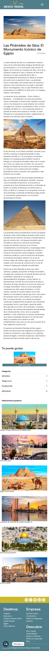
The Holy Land (5, 461)
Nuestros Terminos (33, 636)
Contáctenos (31, 616)
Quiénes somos (32, 613)
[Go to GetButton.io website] (6, 648)
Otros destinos (9, 626)
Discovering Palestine (8, 553)
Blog (28, 641)
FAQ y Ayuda (31, 631)
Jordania (7, 613)
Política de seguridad (34, 618)
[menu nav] (42, 5)
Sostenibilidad (31, 634)
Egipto (6, 624)
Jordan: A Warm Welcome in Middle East (15, 430)
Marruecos (8, 616)
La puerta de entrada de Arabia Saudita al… (16, 522)
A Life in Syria (5, 583)
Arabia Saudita (9, 621)
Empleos (29, 621)
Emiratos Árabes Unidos (13, 618)
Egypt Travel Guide (7, 491)
